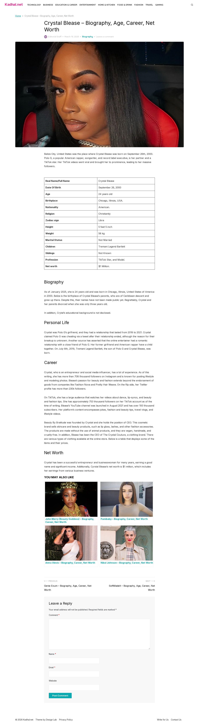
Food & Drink (124, 5)
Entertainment (88, 5)
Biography (87, 36)
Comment (54, 615)
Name (52, 654)
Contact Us (176, 719)
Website (53, 680)
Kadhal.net (14, 4)
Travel (149, 5)
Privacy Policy (66, 719)
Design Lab (51, 719)
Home (18, 16)
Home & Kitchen (106, 5)
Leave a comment (105, 36)
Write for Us (163, 719)
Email (52, 667)
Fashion (138, 5)
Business (48, 5)
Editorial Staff (54, 36)
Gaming (159, 5)
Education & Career (66, 5)
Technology (34, 5)
